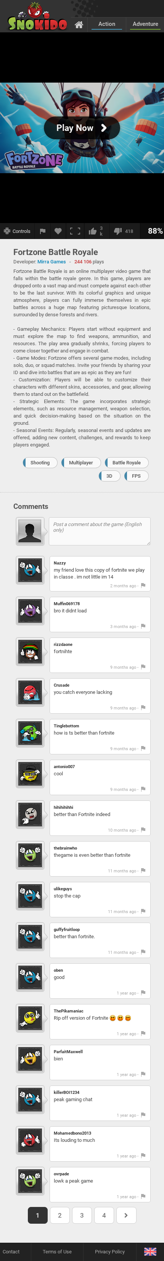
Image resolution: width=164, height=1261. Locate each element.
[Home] (79, 24)
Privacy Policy (110, 1252)
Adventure (145, 24)
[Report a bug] (43, 231)
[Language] (150, 1252)
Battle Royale (127, 463)
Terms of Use (57, 1252)
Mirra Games (51, 262)
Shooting (40, 463)
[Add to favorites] (58, 231)
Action (106, 24)
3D (109, 476)
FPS (136, 476)
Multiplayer (81, 463)
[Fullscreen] (75, 231)
